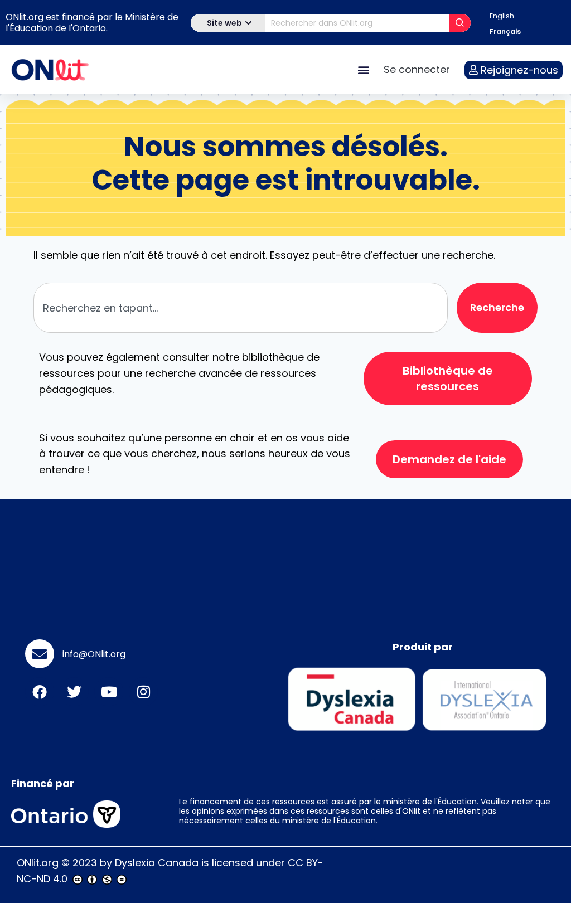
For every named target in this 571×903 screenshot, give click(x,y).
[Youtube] (108, 691)
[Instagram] (143, 691)
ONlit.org (38, 863)
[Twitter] (74, 691)
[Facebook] (39, 691)
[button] (363, 70)
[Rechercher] (460, 23)
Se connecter (417, 69)
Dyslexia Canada (157, 863)
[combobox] (240, 308)
